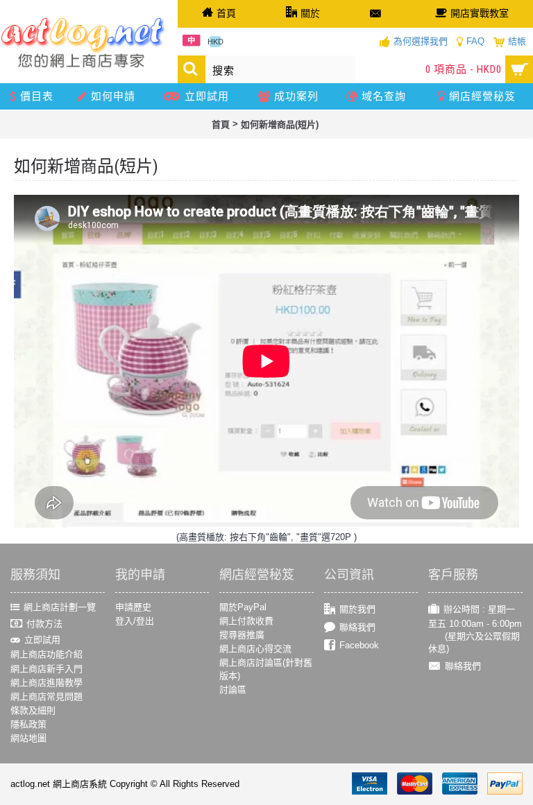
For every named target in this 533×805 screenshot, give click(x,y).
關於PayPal (242, 607)
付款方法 (44, 623)
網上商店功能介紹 (46, 654)
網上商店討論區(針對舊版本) (265, 668)
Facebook (359, 645)
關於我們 (357, 608)
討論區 (232, 689)
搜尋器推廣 (241, 635)
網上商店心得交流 (255, 648)
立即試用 (42, 639)
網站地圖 (28, 738)
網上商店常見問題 (46, 696)
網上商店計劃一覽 (60, 607)
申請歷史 (133, 607)
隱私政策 (28, 724)
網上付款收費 (246, 621)
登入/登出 (134, 621)
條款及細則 (33, 710)
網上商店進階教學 (46, 682)
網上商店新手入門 (46, 669)
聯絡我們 (357, 627)
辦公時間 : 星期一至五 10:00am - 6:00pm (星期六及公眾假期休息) (475, 628)
